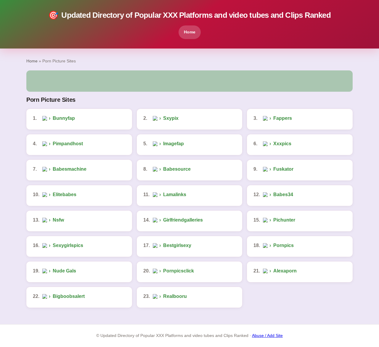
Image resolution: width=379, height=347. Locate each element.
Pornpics (283, 245)
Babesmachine (69, 169)
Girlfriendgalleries (183, 219)
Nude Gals (64, 270)
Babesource (177, 169)
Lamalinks (174, 194)
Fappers (282, 118)
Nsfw (58, 219)
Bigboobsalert (69, 296)
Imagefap (173, 143)
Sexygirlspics (68, 245)
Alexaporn (285, 270)
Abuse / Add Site (267, 335)
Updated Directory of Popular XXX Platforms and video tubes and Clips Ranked (189, 15)
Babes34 (283, 194)
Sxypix (171, 118)
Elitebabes (64, 194)
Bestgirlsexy (177, 245)
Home (189, 32)
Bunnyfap (64, 118)
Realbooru (175, 296)
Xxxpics (282, 143)
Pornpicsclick (178, 270)
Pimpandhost (68, 143)
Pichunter (284, 219)
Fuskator (283, 169)
